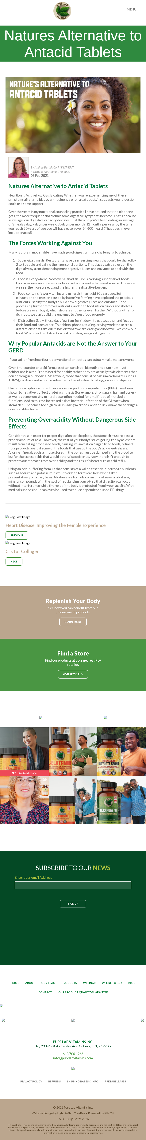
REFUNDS (54, 1081)
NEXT (14, 561)
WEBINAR (89, 982)
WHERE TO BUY (73, 674)
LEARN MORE (73, 621)
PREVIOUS (17, 535)
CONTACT (45, 992)
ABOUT (30, 982)
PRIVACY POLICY (31, 1081)
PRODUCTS (69, 982)
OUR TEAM (48, 982)
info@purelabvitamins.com (73, 1058)
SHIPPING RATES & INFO (82, 1081)
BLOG (132, 982)
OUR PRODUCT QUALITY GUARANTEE (83, 992)
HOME (15, 982)
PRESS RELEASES (115, 1081)
